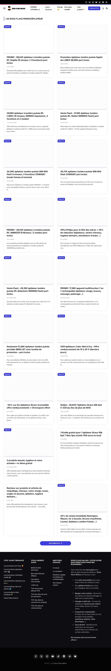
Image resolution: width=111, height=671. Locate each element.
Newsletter (94, 8)
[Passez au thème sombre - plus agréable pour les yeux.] (103, 8)
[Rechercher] (106, 8)
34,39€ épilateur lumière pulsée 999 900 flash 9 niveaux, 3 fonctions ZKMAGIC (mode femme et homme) (27, 174)
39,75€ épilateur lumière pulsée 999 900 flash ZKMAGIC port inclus (80, 173)
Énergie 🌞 (60, 8)
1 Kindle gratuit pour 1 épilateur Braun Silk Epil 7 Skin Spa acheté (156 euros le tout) (81, 434)
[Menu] (4, 8)
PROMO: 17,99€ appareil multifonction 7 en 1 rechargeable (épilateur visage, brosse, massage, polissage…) (81, 291)
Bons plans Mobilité (68, 8)
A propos (56, 568)
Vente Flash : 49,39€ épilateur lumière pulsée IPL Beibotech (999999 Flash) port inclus (27, 291)
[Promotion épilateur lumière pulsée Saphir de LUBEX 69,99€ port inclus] (82, 39)
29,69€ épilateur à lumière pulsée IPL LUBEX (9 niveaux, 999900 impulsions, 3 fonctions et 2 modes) (27, 116)
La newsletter (57, 571)
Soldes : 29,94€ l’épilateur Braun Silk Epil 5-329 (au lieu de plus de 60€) (81, 406)
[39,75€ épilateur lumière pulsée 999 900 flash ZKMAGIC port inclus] (82, 153)
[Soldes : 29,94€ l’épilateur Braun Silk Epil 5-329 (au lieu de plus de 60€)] (82, 387)
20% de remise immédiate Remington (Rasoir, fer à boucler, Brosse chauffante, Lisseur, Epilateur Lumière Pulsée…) (81, 519)
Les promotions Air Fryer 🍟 (13, 566)
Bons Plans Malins (60, 663)
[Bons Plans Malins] (16, 8)
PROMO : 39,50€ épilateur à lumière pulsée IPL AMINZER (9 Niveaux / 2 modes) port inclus (28, 233)
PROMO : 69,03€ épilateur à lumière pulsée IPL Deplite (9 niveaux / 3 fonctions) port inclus (28, 60)
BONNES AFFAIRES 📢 (35, 8)
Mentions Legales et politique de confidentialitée (59, 577)
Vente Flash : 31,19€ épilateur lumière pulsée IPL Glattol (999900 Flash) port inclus (79, 116)
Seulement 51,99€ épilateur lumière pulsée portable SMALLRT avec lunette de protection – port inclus (28, 349)
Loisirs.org (34, 585)
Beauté (7, 26)
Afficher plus (54, 543)
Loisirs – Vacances (48, 8)
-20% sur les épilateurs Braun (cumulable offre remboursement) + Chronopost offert (28, 406)
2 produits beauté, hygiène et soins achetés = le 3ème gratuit (24, 462)
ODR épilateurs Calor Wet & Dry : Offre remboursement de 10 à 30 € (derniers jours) (79, 349)
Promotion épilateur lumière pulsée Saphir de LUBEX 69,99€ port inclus (81, 58)
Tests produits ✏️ (81, 8)
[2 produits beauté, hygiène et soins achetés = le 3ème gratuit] (28, 442)
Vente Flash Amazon (11, 598)
